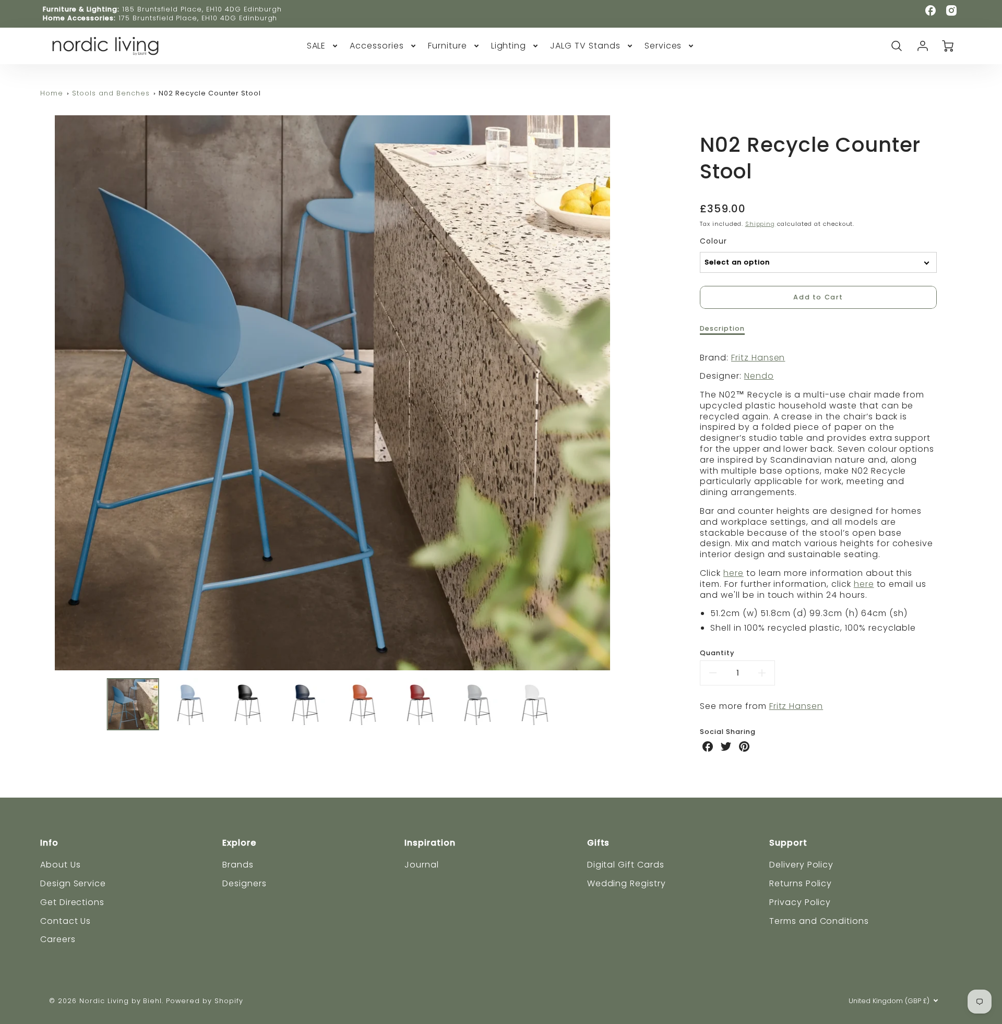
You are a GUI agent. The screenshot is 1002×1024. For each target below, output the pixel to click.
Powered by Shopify (204, 1000)
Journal (421, 865)
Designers (244, 883)
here (733, 573)
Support (788, 843)
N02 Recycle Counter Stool (210, 93)
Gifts (598, 843)
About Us (60, 865)
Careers (58, 939)
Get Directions (72, 902)
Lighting (509, 46)
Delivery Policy (801, 865)
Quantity (717, 653)
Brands (238, 865)
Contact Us (65, 921)
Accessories (377, 46)
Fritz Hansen (758, 358)
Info (49, 843)
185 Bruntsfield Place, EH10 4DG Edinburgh (202, 9)
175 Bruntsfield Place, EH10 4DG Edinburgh (197, 18)
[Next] (632, 393)
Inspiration (430, 843)
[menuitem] (323, 46)
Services (663, 46)
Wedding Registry (626, 883)
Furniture (447, 46)
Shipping (760, 224)
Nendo (759, 376)
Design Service (73, 883)
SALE (316, 46)
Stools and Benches (110, 93)
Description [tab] (722, 328)
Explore (239, 843)
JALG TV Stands (585, 46)
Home (51, 93)
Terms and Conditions (819, 921)
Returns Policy (800, 883)
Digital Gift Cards (625, 865)
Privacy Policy (800, 902)
